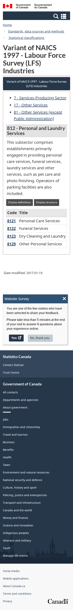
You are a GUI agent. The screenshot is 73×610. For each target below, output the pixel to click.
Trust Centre (11, 372)
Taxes (6, 465)
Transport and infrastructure (22, 502)
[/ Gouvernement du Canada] (27, 7)
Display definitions (19, 202)
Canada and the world (17, 510)
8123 (11, 236)
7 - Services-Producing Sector (40, 97)
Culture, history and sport (20, 487)
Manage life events (15, 555)
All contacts (10, 392)
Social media (11, 571)
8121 (11, 220)
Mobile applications (16, 578)
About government (15, 407)
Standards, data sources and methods (36, 31)
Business (9, 442)
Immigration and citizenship (21, 427)
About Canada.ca (14, 586)
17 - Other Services (31, 105)
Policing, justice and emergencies (25, 495)
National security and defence (22, 480)
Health (7, 457)
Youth (7, 548)
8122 (11, 228)
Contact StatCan (13, 365)
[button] (37, 16)
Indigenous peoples (16, 533)
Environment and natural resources (26, 472)
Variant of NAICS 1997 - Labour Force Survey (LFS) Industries (36, 84)
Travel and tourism (15, 434)
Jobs (5, 419)
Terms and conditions (17, 593)
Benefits (8, 450)
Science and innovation (18, 525)
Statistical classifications (26, 38)
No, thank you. (40, 338)
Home (7, 25)
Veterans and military (17, 540)
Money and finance (15, 518)
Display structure (46, 202)
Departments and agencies (20, 400)
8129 (11, 244)
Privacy (7, 601)
